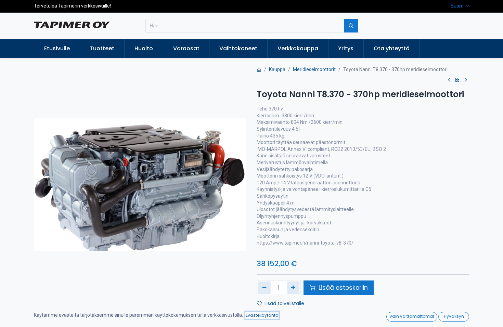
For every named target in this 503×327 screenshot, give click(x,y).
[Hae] (351, 25)
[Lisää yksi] (293, 288)
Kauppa (277, 69)
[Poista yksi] (264, 288)
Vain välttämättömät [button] (411, 316)
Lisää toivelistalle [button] (284, 303)
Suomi (458, 6)
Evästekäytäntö (262, 315)
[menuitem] (57, 48)
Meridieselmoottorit (314, 69)
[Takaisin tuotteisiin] (457, 80)
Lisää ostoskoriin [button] (342, 288)
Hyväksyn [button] (454, 316)
